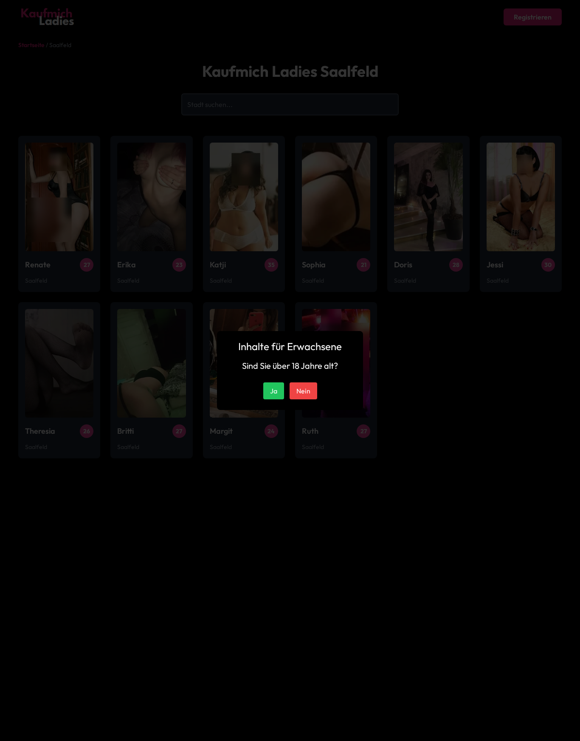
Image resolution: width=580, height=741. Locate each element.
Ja (273, 391)
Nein (303, 391)
